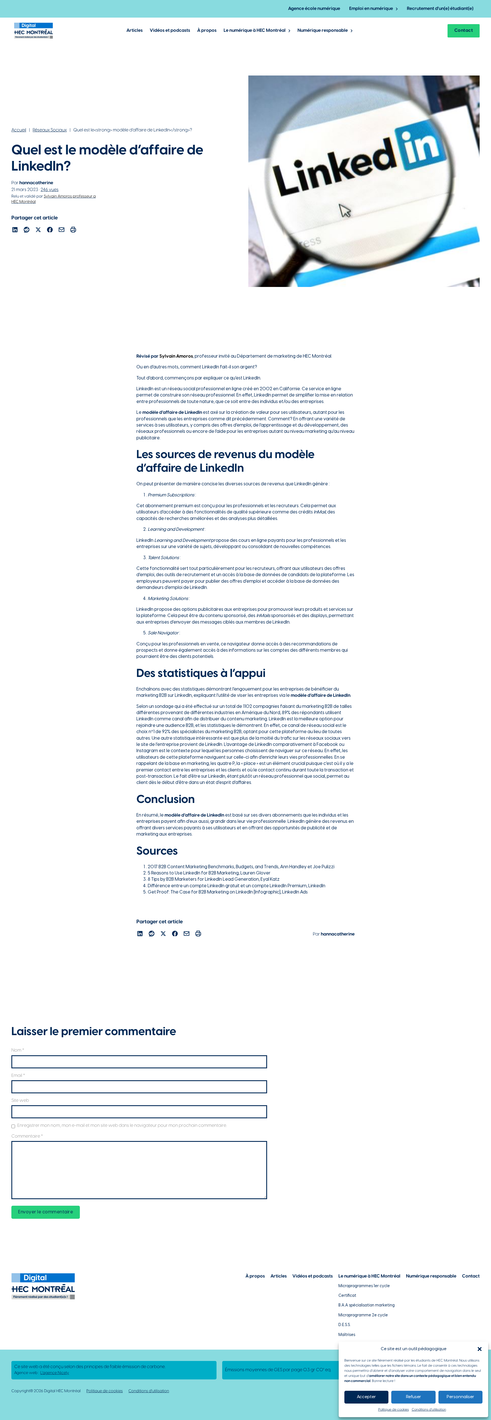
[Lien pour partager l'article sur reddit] (26, 230)
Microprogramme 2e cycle (363, 1315)
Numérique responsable (322, 30)
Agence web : (41, 1373)
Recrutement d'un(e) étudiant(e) (440, 8)
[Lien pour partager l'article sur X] (38, 230)
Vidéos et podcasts (170, 30)
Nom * (17, 1050)
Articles (134, 30)
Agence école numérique (314, 8)
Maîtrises (346, 1335)
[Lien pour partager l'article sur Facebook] (49, 230)
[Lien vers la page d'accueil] (33, 31)
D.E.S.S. (344, 1325)
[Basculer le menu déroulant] (397, 9)
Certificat (347, 1296)
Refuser (413, 1397)
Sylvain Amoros (176, 356)
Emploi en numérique (371, 8)
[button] (479, 1349)
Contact (463, 30)
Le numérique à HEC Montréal (255, 30)
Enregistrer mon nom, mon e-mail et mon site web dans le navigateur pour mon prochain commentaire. (122, 1125)
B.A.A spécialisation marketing (366, 1305)
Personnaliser (460, 1397)
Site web (20, 1100)
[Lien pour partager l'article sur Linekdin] (14, 230)
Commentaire (27, 1136)
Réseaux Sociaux (50, 130)
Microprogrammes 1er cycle (364, 1286)
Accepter (366, 1397)
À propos (207, 30)
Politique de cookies (393, 1409)
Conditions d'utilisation (148, 1391)
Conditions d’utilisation (429, 1409)
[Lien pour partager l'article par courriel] (61, 230)
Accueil (18, 130)
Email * (18, 1075)
